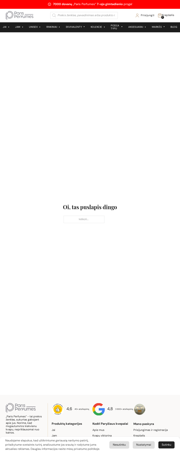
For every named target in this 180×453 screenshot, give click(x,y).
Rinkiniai (51, 27)
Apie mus (98, 430)
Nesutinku (119, 445)
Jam (17, 27)
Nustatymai (143, 445)
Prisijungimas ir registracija (150, 430)
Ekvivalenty (74, 27)
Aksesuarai (135, 27)
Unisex (33, 27)
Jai (5, 27)
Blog (174, 27)
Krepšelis (139, 435)
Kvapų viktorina (102, 435)
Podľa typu (115, 27)
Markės (157, 27)
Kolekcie (96, 27)
